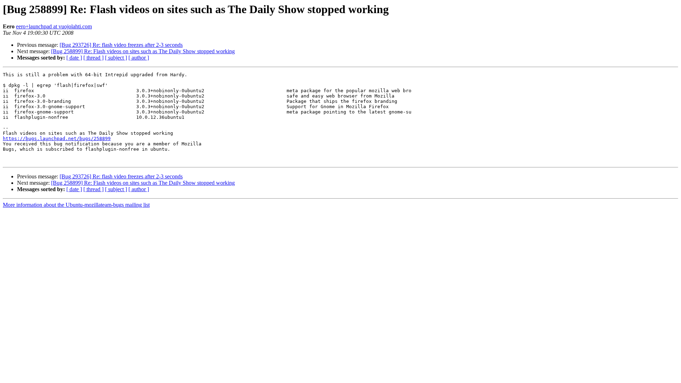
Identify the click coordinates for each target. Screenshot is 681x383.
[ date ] (74, 58)
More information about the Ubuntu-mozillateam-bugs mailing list (76, 205)
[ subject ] (116, 58)
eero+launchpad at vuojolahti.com (54, 26)
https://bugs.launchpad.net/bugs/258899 (57, 138)
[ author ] (138, 58)
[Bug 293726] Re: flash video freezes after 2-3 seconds (121, 45)
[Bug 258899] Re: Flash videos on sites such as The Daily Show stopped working (143, 51)
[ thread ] (93, 58)
